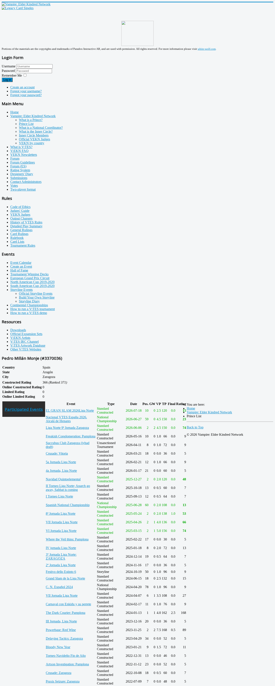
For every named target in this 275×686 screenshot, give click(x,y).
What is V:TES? (21, 147)
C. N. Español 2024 (59, 587)
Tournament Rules (22, 245)
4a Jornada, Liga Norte (61, 470)
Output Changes (21, 218)
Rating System (20, 170)
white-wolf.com (207, 48)
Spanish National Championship (68, 505)
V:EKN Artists (20, 338)
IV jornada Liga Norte (61, 548)
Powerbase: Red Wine (61, 630)
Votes (14, 185)
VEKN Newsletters (23, 154)
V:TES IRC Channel (24, 341)
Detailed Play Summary (26, 226)
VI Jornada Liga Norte (61, 531)
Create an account (22, 87)
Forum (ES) (18, 166)
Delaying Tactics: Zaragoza (64, 638)
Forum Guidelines (22, 162)
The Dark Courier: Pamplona (65, 613)
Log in (7, 79)
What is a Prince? (31, 120)
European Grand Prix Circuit (29, 278)
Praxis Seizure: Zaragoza (62, 681)
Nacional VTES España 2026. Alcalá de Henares (66, 419)
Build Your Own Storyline (37, 297)
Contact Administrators (25, 182)
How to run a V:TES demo (28, 313)
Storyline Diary (29, 301)
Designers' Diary (21, 174)
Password (9, 71)
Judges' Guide (19, 210)
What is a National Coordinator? (41, 127)
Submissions (18, 178)
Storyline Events (21, 289)
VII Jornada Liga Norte (62, 522)
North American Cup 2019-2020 (32, 282)
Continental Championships (29, 305)
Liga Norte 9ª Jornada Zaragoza (67, 428)
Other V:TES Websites (25, 349)
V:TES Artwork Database (27, 345)
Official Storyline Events (35, 293)
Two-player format (23, 189)
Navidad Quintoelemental (63, 479)
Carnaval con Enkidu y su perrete (68, 604)
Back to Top (195, 427)
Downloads (18, 330)
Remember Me (12, 75)
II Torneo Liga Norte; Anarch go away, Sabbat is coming (68, 488)
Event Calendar (20, 262)
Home (14, 112)
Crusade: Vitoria (57, 453)
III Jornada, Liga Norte (61, 621)
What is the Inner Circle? (36, 131)
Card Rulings (19, 234)
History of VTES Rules (26, 222)
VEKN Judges (20, 214)
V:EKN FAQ (19, 151)
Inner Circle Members (34, 135)
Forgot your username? (26, 91)
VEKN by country (31, 143)
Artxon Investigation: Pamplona (67, 664)
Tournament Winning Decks (29, 274)
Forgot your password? (26, 95)
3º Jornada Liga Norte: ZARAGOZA (61, 556)
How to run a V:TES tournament (32, 309)
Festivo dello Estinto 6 (61, 572)
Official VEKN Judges (34, 139)
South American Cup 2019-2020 (32, 286)
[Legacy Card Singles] (18, 8)
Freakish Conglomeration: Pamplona (70, 436)
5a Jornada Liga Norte (61, 462)
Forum (14, 158)
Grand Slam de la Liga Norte (65, 578)
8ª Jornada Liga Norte (60, 513)
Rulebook (17, 238)
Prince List (26, 124)
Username (8, 66)
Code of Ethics (20, 207)
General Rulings (21, 230)
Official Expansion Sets (26, 334)
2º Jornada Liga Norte (61, 565)
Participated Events (24, 409)
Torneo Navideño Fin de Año (66, 655)
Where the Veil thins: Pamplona (67, 539)
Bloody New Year (58, 647)
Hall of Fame (19, 270)
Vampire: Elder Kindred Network (33, 116)
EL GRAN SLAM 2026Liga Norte (70, 410)
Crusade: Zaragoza (58, 673)
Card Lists (17, 241)
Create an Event (21, 266)
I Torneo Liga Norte (59, 496)
